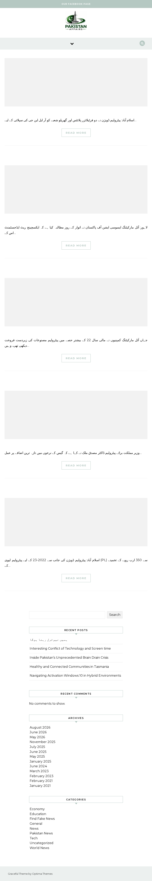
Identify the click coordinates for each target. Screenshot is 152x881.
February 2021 (41, 781)
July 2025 (37, 747)
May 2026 (37, 737)
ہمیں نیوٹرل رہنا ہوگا (49, 639)
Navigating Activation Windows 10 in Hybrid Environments (75, 675)
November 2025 (42, 742)
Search (114, 615)
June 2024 (38, 766)
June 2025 (38, 752)
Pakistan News (41, 833)
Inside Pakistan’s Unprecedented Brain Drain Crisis (69, 657)
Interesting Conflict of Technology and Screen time (70, 648)
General (36, 824)
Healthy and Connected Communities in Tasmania (69, 667)
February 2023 (41, 776)
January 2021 (40, 786)
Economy (37, 809)
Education (38, 814)
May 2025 (37, 756)
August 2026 (40, 727)
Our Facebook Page (76, 4)
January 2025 (40, 761)
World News (39, 848)
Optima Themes (42, 873)
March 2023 (39, 771)
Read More (76, 132)
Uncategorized (41, 843)
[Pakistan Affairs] (76, 21)
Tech (34, 838)
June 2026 (38, 732)
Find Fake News (42, 819)
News (34, 828)
